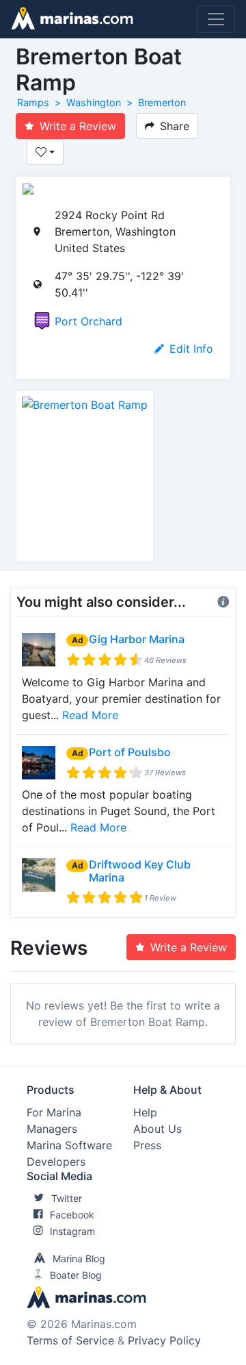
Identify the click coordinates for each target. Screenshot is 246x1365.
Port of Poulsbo (130, 752)
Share (174, 126)
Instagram (72, 1231)
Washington (93, 102)
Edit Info (191, 348)
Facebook (72, 1214)
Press (147, 1145)
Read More (90, 715)
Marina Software (69, 1145)
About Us (157, 1129)
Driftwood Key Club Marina (140, 870)
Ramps (33, 102)
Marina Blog (79, 1258)
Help (145, 1112)
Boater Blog (76, 1275)
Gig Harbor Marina (136, 639)
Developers (56, 1161)
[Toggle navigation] (216, 19)
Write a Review (78, 126)
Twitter (66, 1198)
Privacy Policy (164, 1340)
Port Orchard (88, 321)
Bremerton (162, 102)
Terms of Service (70, 1340)
